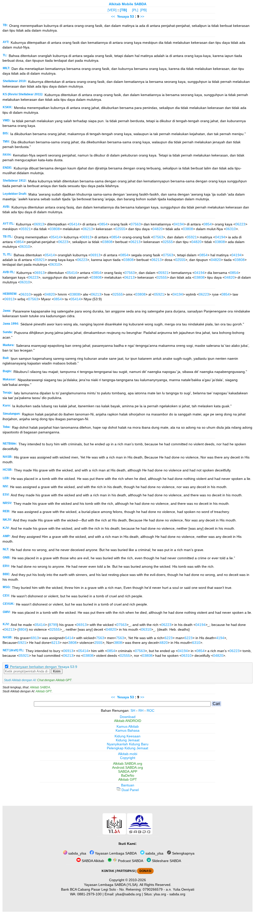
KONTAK (108, 871)
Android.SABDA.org (127, 767)
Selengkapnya (182, 853)
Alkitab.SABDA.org (127, 763)
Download (127, 717)
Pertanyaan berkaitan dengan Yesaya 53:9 (43, 667)
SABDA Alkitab (92, 861)
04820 (158, 229)
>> (142, 16)
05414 (74, 224)
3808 (72, 643)
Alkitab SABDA (40, 687)
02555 (120, 229)
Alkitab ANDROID (127, 721)
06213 (88, 229)
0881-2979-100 (89, 894)
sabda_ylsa (76, 853)
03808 (55, 229)
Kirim (57, 671)
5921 (22, 643)
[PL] (135, 10)
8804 (23, 629)
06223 (240, 224)
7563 (100, 638)
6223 (169, 638)
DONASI (145, 871)
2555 (98, 643)
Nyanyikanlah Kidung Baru (127, 744)
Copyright (127, 758)
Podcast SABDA (130, 861)
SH (132, 710)
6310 (196, 643)
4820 (164, 643)
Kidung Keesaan (127, 736)
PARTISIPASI (126, 871)
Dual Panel (130, 790)
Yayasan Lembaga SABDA (115, 853)
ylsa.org (160, 894)
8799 (53, 625)
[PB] (143, 10)
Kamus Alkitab (128, 726)
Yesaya (123, 16)
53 (132, 16)
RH (140, 710)
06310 (231, 229)
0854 (103, 224)
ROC (150, 710)
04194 (179, 224)
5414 (69, 638)
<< (113, 16)
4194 (220, 638)
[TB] (123, 10)
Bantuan (127, 785)
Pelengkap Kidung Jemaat (127, 748)
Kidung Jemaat (127, 740)
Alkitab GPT (44, 691)
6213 (56, 643)
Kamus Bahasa (127, 730)
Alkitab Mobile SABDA (127, 4)
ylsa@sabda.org (128, 894)
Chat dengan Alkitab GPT (54, 680)
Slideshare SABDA (166, 861)
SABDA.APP (127, 771)
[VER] (112, 10)
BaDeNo (127, 775)
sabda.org (177, 894)
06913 (39, 224)
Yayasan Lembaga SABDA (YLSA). (111, 885)
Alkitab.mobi (127, 754)
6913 (35, 638)
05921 (26, 229)
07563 (136, 224)
